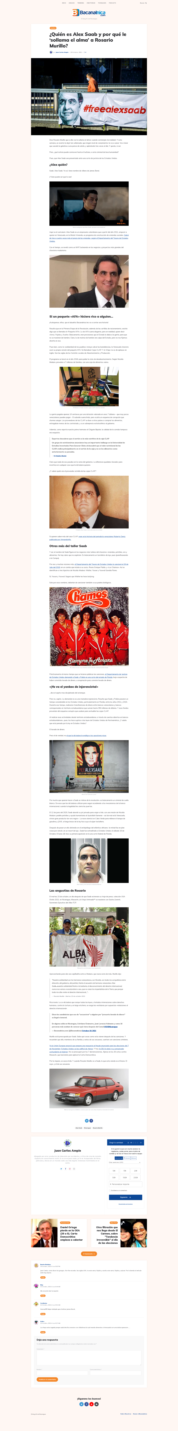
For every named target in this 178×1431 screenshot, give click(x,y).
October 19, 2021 (89, 1031)
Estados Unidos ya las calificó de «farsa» (77, 1049)
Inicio (64, 3)
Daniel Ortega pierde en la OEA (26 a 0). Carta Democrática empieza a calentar (71, 1233)
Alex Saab (79, 1128)
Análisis (72, 3)
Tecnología (102, 3)
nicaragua (87, 1128)
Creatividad (91, 3)
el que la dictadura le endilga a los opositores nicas (86, 735)
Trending (80, 3)
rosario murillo (97, 1128)
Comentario (40, 1349)
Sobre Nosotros (125, 1414)
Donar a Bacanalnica (140, 1414)
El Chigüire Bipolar (60, 456)
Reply (43, 1277)
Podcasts (112, 3)
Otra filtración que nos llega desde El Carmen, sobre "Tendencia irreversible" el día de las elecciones (107, 1235)
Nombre (39, 1369)
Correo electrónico (96, 1369)
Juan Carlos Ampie (62, 52)
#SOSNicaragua (110, 1027)
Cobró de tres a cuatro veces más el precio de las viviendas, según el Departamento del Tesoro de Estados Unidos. (89, 238)
